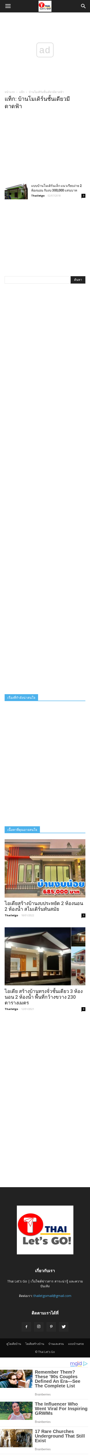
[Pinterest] (51, 1326)
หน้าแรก (10, 92)
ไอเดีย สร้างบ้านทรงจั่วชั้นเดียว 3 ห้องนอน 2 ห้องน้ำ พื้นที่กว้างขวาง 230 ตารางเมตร (44, 997)
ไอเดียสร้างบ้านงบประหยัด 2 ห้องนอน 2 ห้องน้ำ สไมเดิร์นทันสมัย (44, 906)
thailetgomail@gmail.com (52, 1296)
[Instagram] (38, 1326)
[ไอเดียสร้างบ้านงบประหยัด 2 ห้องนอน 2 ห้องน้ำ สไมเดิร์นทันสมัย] (45, 868)
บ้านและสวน (56, 1344)
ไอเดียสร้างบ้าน (34, 1344)
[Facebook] (26, 1326)
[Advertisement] (45, 148)
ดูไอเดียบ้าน (13, 1344)
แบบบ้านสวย (76, 1344)
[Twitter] (63, 1326)
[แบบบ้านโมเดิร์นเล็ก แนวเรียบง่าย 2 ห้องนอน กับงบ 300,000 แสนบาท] (16, 191)
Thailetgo (38, 195)
